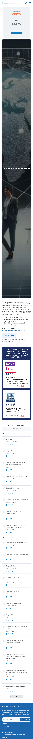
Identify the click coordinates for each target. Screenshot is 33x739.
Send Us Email (9, 732)
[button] (30, 3)
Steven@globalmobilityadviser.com (14, 330)
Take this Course (16, 33)
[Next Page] (22, 697)
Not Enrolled (16, 14)
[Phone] (2, 727)
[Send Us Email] (2, 733)
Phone (7, 727)
